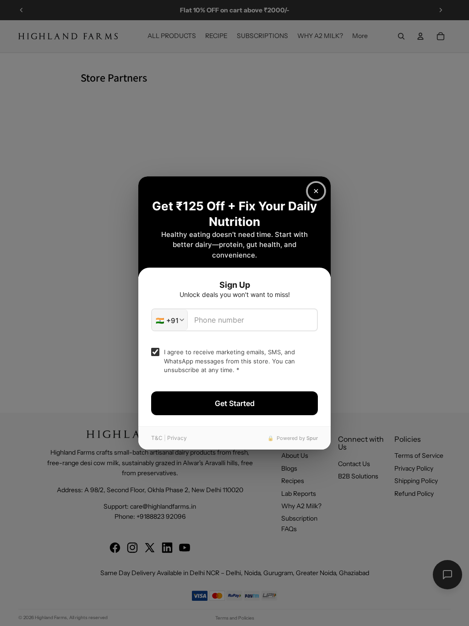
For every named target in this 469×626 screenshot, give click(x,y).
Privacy (177, 437)
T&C (157, 437)
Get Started (235, 403)
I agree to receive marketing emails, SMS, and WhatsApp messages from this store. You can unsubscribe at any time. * (229, 360)
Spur (312, 438)
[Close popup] (316, 191)
